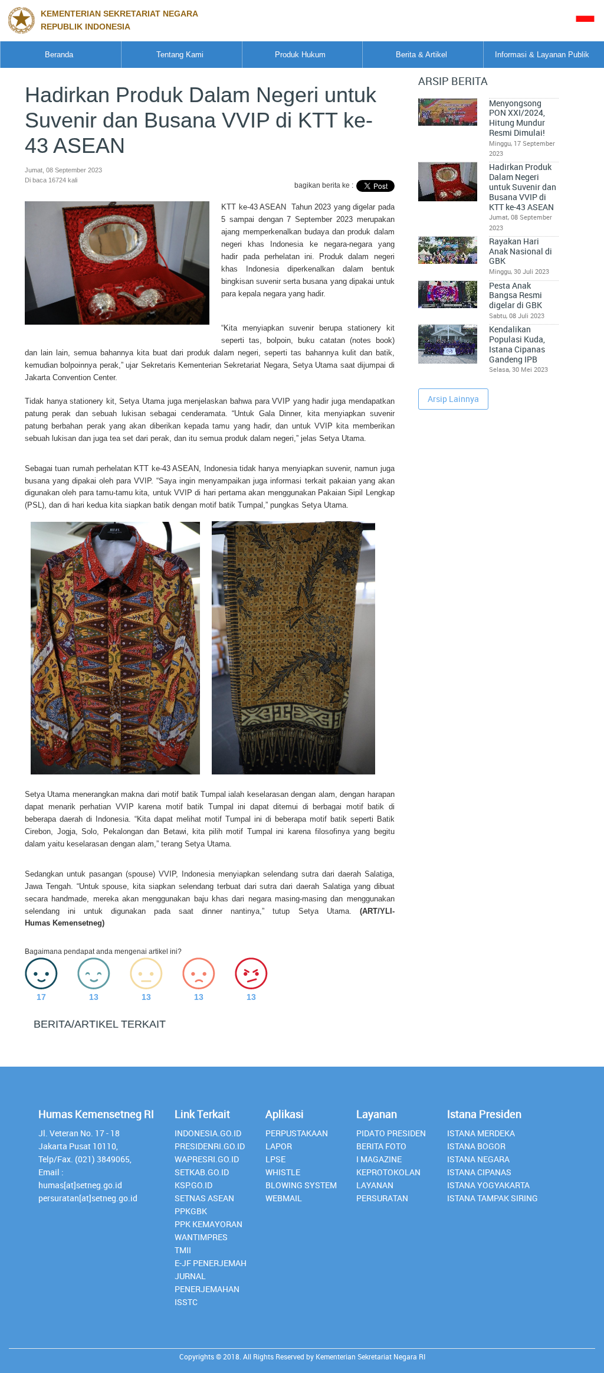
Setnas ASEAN (204, 1198)
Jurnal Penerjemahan (207, 1282)
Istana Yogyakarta (488, 1185)
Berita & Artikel (421, 54)
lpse (275, 1159)
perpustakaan (296, 1133)
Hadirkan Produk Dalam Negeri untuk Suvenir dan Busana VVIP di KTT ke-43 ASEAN (522, 187)
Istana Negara (478, 1159)
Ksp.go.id (193, 1185)
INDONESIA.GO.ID (208, 1133)
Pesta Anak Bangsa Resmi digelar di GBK (515, 295)
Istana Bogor (476, 1146)
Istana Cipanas (479, 1172)
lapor (278, 1146)
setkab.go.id (202, 1172)
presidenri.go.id (210, 1146)
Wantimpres (201, 1237)
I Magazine (379, 1159)
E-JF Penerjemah (211, 1263)
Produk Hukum (300, 54)
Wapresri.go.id (207, 1159)
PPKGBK (191, 1211)
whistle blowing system (301, 1178)
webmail (283, 1198)
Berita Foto (381, 1146)
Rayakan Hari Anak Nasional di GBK (520, 251)
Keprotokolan (388, 1172)
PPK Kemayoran (208, 1224)
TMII (183, 1250)
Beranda (59, 54)
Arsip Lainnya (453, 398)
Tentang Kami (179, 54)
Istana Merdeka (481, 1133)
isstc (186, 1301)
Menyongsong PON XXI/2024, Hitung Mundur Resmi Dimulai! (517, 118)
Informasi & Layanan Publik (542, 54)
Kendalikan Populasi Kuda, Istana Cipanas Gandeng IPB (517, 344)
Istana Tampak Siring (492, 1198)
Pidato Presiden (391, 1133)
